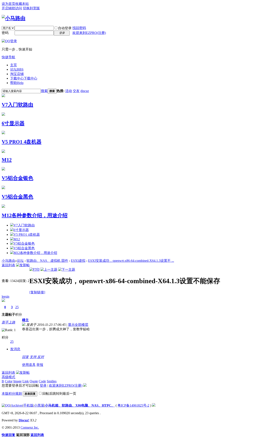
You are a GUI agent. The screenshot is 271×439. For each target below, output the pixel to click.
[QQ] (6, 405)
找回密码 (79, 28)
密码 (5, 33)
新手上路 (8, 322)
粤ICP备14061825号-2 (133, 405)
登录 (43, 385)
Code (42, 381)
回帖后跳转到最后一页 (59, 393)
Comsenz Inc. (30, 427)
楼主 (25, 320)
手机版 (28, 405)
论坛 (17, 69)
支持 (33, 357)
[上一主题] (48, 269)
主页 (13, 65)
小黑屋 (39, 405)
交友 (76, 91)
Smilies (52, 381)
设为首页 (8, 4)
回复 (25, 357)
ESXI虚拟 (78, 260)
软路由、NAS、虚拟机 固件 (47, 260)
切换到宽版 (31, 8)
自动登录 (65, 28)
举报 (39, 365)
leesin (5, 296)
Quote (34, 381)
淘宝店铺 (17, 74)
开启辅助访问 (12, 8)
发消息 (15, 349)
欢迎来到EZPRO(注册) (89, 33)
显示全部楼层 (78, 324)
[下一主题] (66, 269)
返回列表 (8, 265)
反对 (40, 357)
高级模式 (8, 377)
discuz (84, 91)
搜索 (44, 91)
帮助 (17, 83)
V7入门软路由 (17, 104)
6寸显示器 (13, 123)
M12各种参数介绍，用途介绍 (35, 215)
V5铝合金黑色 (17, 196)
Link (25, 381)
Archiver (17, 405)
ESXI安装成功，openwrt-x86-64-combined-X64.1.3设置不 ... (131, 260)
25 (17, 307)
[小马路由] (13, 18)
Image (17, 381)
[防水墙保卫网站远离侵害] (153, 405)
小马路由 (8, 260)
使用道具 (29, 365)
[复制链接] (37, 292)
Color (8, 381)
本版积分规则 (12, 393)
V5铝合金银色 (17, 178)
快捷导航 (8, 57)
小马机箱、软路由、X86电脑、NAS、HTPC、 (80, 405)
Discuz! (24, 420)
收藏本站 (22, 4)
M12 (7, 160)
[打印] (34, 269)
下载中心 (23, 78)
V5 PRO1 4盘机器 (21, 142)
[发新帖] (23, 265)
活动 (68, 91)
